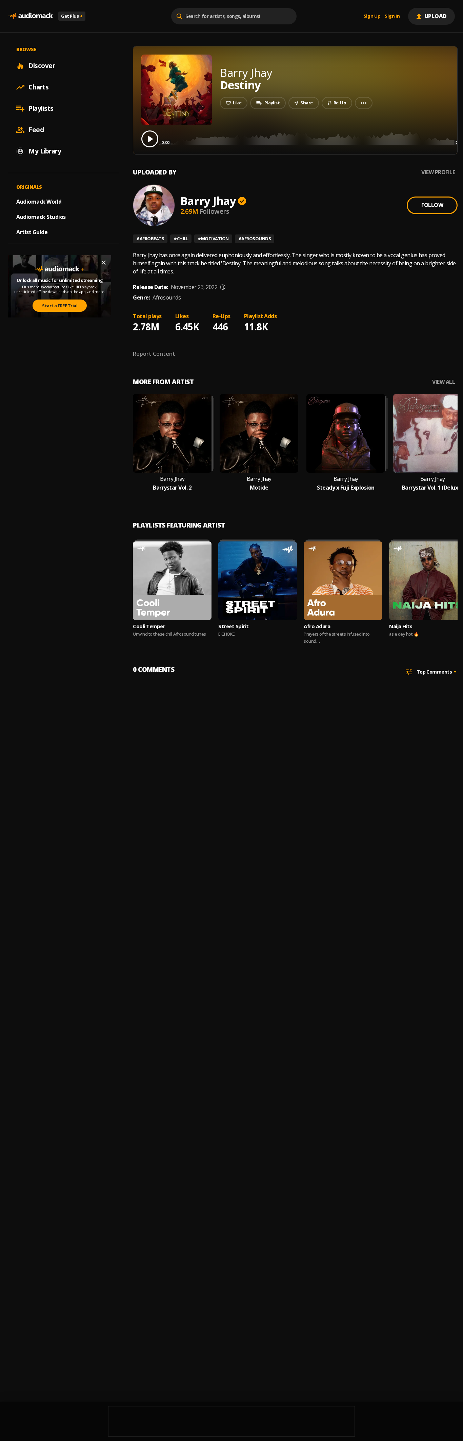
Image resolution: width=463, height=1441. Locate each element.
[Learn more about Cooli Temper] (172, 580)
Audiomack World (39, 201)
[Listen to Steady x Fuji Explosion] (345, 433)
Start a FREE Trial (59, 306)
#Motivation (213, 238)
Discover (41, 65)
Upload (435, 16)
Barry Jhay (208, 200)
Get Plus (72, 16)
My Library (44, 151)
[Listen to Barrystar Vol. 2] (172, 433)
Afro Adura (317, 626)
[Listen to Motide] (259, 433)
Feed (36, 129)
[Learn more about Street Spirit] (257, 580)
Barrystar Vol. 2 (172, 487)
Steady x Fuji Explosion (346, 487)
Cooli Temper (149, 626)
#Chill (181, 238)
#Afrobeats (150, 238)
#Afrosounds (254, 238)
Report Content (154, 353)
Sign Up (372, 16)
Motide (259, 487)
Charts (38, 87)
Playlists (41, 108)
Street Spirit (233, 626)
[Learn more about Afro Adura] (343, 580)
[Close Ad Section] (103, 262)
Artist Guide (31, 232)
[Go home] (30, 16)
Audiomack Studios (41, 217)
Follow (432, 205)
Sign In (392, 16)
